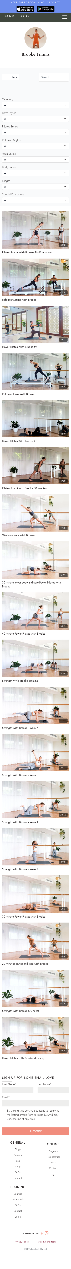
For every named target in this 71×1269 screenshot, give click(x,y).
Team (18, 1160)
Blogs (18, 1149)
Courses (18, 1193)
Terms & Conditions (46, 1241)
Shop (18, 1166)
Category (7, 99)
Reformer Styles (11, 140)
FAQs (18, 1172)
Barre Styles (9, 113)
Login (53, 1174)
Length (6, 181)
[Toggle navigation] (64, 17)
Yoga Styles (9, 153)
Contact (18, 1178)
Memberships (53, 1156)
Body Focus (9, 167)
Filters (13, 77)
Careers (18, 1155)
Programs (53, 1151)
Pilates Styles (10, 126)
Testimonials (18, 1199)
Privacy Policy (22, 1241)
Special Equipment (13, 194)
